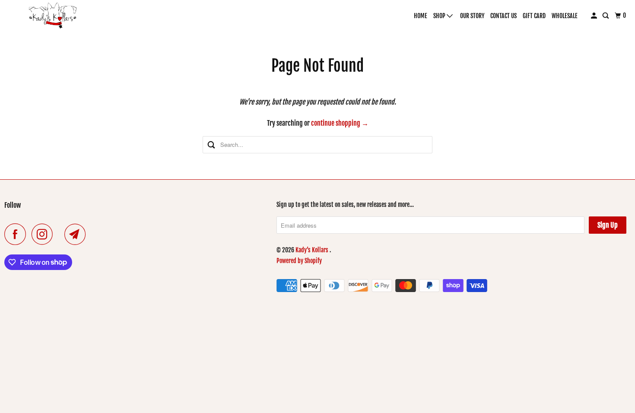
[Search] (606, 15)
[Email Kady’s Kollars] (77, 234)
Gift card (534, 15)
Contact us (503, 15)
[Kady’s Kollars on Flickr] (61, 234)
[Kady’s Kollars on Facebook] (17, 234)
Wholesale (565, 15)
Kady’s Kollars (312, 250)
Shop (440, 15)
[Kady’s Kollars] (53, 15)
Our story (472, 15)
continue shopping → (339, 123)
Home (420, 15)
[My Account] (594, 15)
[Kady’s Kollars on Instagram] (44, 234)
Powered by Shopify (299, 260)
